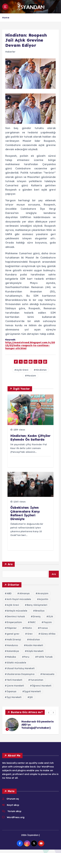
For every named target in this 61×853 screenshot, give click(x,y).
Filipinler (12, 628)
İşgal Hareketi (32, 691)
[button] (48, 712)
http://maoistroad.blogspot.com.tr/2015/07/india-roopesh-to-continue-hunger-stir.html (30, 345)
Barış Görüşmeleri (37, 605)
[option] (30, 724)
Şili (31, 697)
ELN (50, 616)
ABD (9, 593)
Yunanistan (36, 680)
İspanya (11, 691)
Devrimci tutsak (16, 616)
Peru (26, 656)
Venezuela (48, 674)
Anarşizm (43, 593)
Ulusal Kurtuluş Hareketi (21, 668)
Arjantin (43, 599)
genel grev (13, 633)
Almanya (24, 593)
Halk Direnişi (14, 639)
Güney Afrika (48, 633)
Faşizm (48, 622)
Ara (10, 564)
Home (5, 17)
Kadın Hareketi (34, 645)
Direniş (37, 616)
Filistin (28, 628)
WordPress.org (15, 817)
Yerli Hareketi (14, 680)
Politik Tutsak (45, 656)
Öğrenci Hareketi (41, 685)
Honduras (12, 645)
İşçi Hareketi (14, 697)
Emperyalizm (14, 622)
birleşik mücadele (17, 610)
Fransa (44, 628)
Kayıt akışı (13, 805)
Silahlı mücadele (16, 662)
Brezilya (39, 610)
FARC (33, 622)
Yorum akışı (14, 811)
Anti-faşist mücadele (19, 599)
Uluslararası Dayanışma (20, 674)
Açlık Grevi (22, 369)
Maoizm (31, 375)
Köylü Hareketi (35, 651)
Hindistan (41, 369)
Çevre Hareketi (15, 685)
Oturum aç (13, 798)
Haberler (10, 51)
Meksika (11, 656)
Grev (30, 633)
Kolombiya (13, 651)
